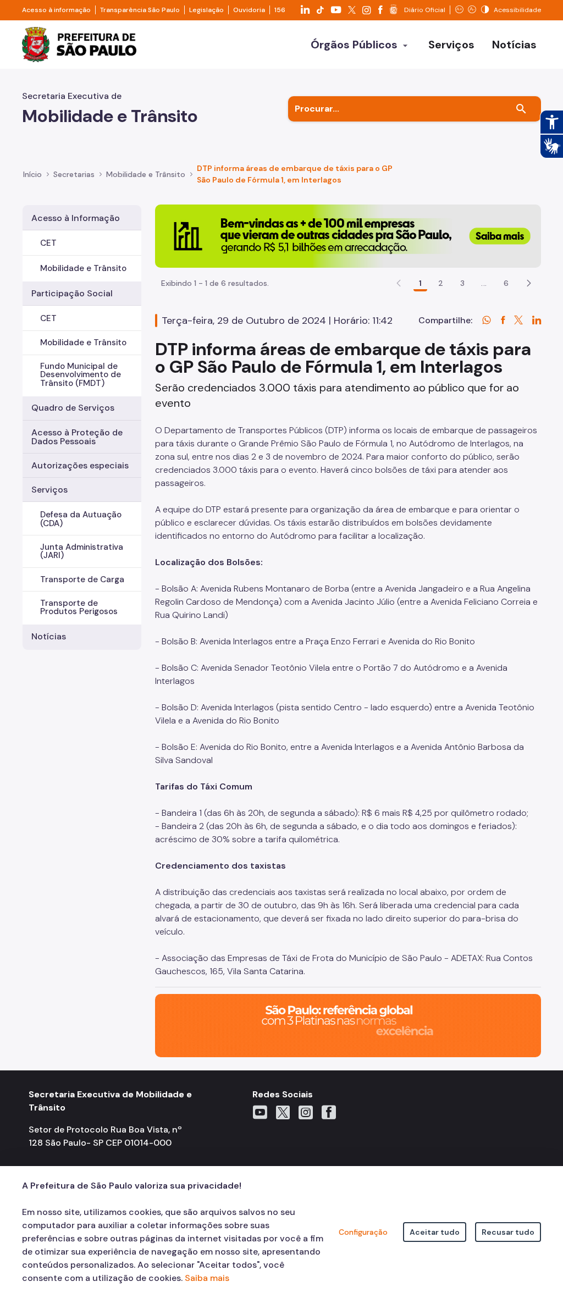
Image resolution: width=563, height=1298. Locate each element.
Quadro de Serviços (72, 407)
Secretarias (74, 174)
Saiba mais (207, 1278)
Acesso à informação (56, 10)
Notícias (48, 636)
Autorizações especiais (80, 465)
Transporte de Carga (82, 579)
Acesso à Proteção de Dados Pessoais (77, 437)
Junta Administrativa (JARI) (81, 551)
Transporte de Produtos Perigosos (79, 607)
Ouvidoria (249, 10)
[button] (529, 283)
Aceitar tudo (435, 1232)
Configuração (363, 1232)
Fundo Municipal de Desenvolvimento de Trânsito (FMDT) (80, 374)
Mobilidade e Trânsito (83, 268)
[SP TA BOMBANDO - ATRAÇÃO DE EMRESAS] (348, 235)
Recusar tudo (508, 1232)
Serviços (49, 489)
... (484, 283)
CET (48, 242)
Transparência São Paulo (140, 10)
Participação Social (72, 293)
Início (32, 174)
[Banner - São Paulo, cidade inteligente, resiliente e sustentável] (348, 1024)
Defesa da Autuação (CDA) (81, 518)
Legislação (206, 10)
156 (279, 10)
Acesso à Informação (75, 218)
